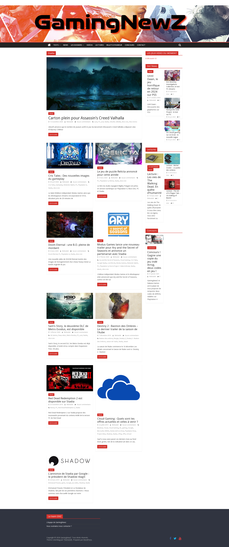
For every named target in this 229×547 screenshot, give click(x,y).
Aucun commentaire (84, 122)
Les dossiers (76, 45)
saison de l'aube (112, 341)
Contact (141, 45)
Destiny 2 (123, 338)
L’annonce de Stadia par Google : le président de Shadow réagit (68, 475)
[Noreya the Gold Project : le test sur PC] (172, 99)
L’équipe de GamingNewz (56, 522)
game (63, 483)
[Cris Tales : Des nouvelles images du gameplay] (70, 144)
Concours (129, 45)
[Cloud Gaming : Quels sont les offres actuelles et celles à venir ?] (118, 366)
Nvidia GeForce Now (117, 431)
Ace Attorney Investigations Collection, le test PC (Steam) (173, 85)
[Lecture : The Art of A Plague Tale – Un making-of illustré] (172, 180)
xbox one (125, 122)
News (65, 45)
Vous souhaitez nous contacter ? (59, 526)
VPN (124, 434)
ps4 (102, 122)
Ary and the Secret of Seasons (109, 260)
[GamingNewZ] (114, 6)
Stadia (107, 122)
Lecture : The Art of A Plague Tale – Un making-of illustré (173, 194)
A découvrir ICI (151, 58)
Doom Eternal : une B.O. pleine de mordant (69, 246)
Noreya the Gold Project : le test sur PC (172, 111)
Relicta (111, 181)
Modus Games (121, 263)
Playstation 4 (82, 185)
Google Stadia (102, 263)
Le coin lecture (153, 167)
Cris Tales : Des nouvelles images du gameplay (68, 177)
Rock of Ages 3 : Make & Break (119, 266)
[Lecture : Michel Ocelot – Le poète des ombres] (172, 155)
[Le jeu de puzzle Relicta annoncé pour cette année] (118, 144)
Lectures (99, 45)
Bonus (52, 408)
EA (120, 428)
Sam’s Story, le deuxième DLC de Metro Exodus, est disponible (68, 327)
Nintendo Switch (69, 185)
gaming (124, 428)
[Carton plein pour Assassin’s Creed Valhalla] (94, 58)
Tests (56, 45)
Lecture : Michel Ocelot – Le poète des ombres (173, 167)
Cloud (106, 428)
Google (130, 428)
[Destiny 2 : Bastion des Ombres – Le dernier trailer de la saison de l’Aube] (118, 294)
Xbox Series (133, 122)
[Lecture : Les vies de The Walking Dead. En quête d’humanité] (155, 155)
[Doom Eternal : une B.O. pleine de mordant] (70, 213)
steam (99, 269)
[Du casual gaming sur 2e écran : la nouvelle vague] (172, 122)
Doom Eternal (53, 254)
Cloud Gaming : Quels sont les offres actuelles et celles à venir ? (117, 420)
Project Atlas (101, 434)
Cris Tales (51, 185)
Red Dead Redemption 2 (66, 408)
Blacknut (100, 428)
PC (99, 122)
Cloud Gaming (125, 260)
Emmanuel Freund (54, 483)
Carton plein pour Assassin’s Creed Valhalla (86, 117)
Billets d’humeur (114, 45)
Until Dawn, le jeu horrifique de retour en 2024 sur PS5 (153, 85)
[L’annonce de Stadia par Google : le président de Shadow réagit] (70, 456)
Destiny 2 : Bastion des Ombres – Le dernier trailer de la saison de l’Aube (117, 329)
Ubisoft (112, 122)
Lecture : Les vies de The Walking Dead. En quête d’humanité (154, 183)
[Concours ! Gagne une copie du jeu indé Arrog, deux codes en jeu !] (155, 236)
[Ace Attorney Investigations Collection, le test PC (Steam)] (172, 71)
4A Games (53, 335)
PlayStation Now (130, 431)
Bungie (116, 338)
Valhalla (118, 122)
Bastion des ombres (106, 338)
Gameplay (59, 185)
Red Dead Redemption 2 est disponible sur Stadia (65, 399)
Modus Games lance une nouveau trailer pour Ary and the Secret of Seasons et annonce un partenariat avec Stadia (118, 249)
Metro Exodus (71, 335)
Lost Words (111, 263)
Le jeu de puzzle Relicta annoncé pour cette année (117, 173)
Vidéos (90, 45)
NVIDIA (107, 431)
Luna (95, 122)
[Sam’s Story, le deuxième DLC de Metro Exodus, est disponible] (70, 294)
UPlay (120, 434)
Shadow (109, 434)
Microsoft (100, 431)
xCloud (129, 434)
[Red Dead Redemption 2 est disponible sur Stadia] (70, 366)
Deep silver (62, 335)
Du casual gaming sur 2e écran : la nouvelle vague (173, 134)
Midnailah (70, 122)
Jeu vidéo (75, 483)
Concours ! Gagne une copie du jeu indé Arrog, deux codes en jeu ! (154, 261)
